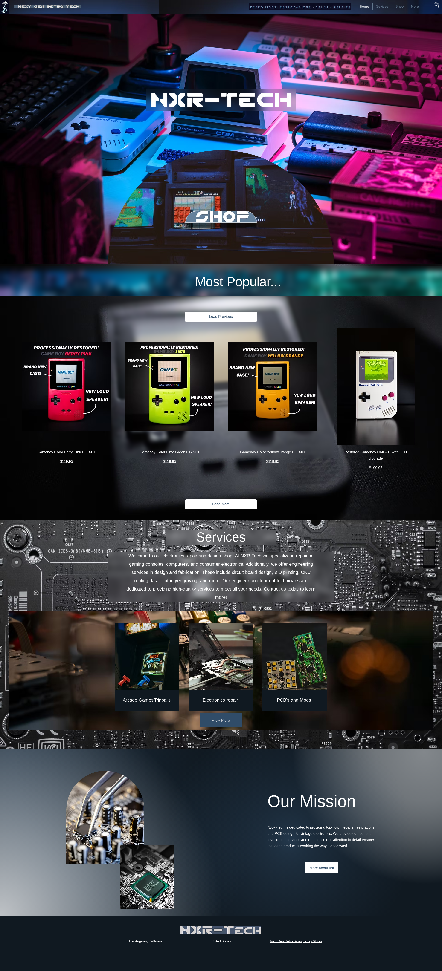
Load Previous (221, 317)
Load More (221, 504)
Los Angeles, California (146, 941)
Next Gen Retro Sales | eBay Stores (296, 941)
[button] (436, 5)
